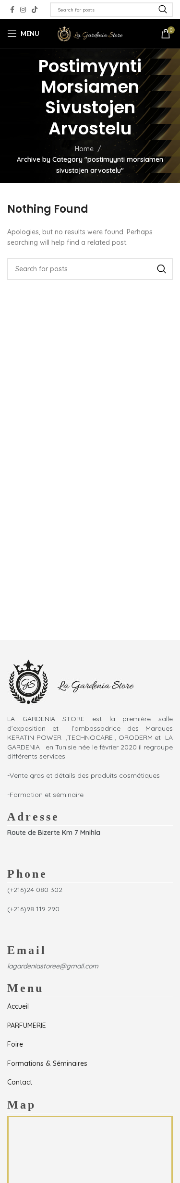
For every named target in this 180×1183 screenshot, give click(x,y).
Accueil (18, 1006)
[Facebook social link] (12, 9)
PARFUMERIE (26, 1025)
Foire (15, 1044)
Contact (19, 1082)
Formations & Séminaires (47, 1063)
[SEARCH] (163, 9)
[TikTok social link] (34, 9)
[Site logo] (90, 33)
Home (84, 149)
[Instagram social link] (23, 9)
